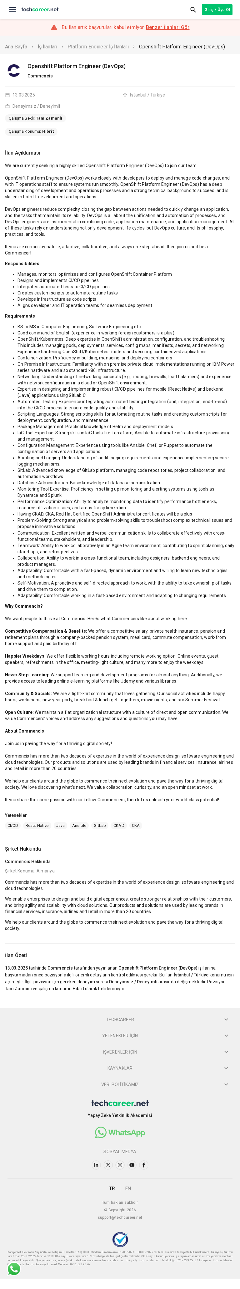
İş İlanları (48, 47)
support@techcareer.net (120, 1217)
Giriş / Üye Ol (217, 9)
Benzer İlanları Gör (168, 27)
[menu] (13, 10)
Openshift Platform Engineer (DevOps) (182, 47)
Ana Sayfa (16, 47)
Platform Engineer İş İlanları (98, 47)
